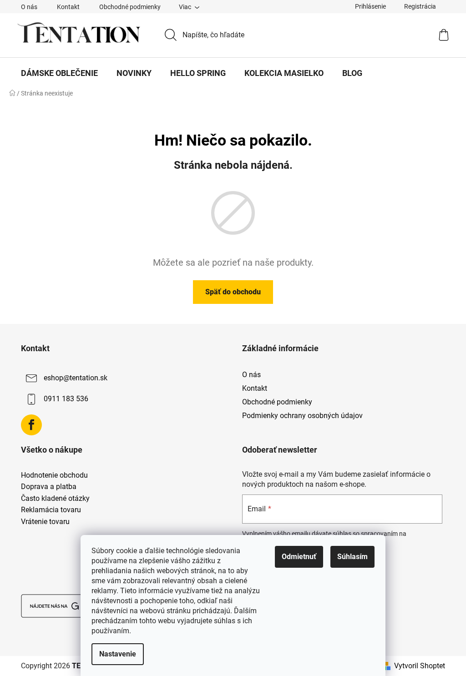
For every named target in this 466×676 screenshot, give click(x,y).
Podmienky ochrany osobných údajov (302, 415)
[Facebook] (31, 424)
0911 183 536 (66, 398)
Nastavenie (117, 654)
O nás (29, 6)
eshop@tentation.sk (75, 377)
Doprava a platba (48, 487)
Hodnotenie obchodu (54, 475)
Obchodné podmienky (130, 6)
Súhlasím (352, 556)
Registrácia (420, 6)
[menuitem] (59, 73)
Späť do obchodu (233, 292)
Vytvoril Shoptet (419, 665)
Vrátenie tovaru (45, 522)
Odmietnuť (299, 556)
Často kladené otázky (55, 498)
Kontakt (68, 6)
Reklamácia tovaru (51, 510)
